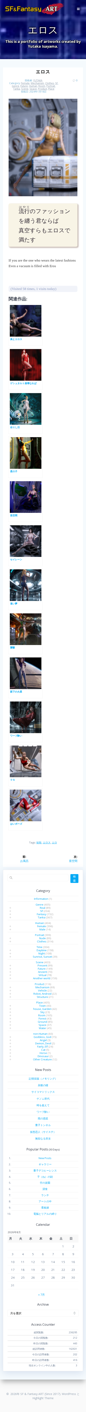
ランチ (45, 1195)
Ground (42, 1022)
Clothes (49, 83)
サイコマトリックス (43, 1092)
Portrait (50, 86)
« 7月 (41, 1294)
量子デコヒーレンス (45, 1170)
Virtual (42, 975)
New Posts (45, 1158)
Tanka (16, 89)
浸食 (45, 1189)
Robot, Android (42, 993)
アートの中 (45, 1201)
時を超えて (43, 1105)
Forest (42, 1018)
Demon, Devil (43, 1043)
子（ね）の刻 (45, 1177)
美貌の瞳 (43, 1085)
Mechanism (37, 83)
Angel (43, 1040)
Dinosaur (43, 1056)
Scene (24, 89)
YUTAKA (37, 80)
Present (42, 965)
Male (42, 929)
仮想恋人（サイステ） (43, 1132)
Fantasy (41, 914)
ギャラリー (45, 1164)
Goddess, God (42, 1037)
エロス (47, 842)
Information (41, 899)
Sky (42, 1012)
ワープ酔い (43, 1112)
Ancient (42, 972)
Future (24, 86)
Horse (43, 1053)
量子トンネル (43, 1125)
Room (41, 86)
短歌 (39, 842)
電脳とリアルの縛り (45, 1214)
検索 (74, 879)
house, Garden (42, 1009)
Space (33, 89)
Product (42, 89)
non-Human (40, 1034)
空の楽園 (45, 1183)
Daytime (42, 950)
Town (42, 1005)
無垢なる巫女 (43, 1138)
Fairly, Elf (42, 1046)
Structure (42, 997)
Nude (42, 938)
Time (39, 947)
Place (51, 89)
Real (42, 908)
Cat (43, 1050)
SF (56, 83)
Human (33, 86)
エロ (54, 842)
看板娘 (45, 1207)
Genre (15, 86)
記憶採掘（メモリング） (43, 1078)
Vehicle (42, 990)
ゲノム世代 (43, 1098)
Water (42, 1028)
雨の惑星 (43, 1118)
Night (41, 953)
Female (25, 83)
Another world (41, 978)
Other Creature (42, 1059)
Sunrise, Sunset (42, 956)
